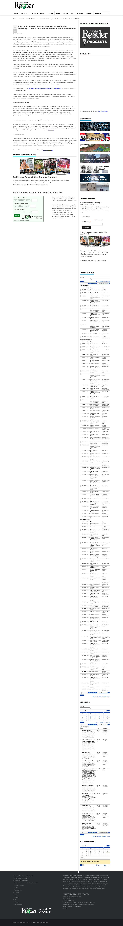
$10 (22, 206)
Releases (89, 13)
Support (17, 215)
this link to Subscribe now (95, 261)
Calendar (98, 13)
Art (72, 13)
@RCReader (66, 908)
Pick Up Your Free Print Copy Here (23, 876)
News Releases (18, 904)
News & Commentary (38, 13)
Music (58, 13)
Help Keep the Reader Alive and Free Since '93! (38, 192)
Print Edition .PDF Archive (21, 878)
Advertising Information (21, 880)
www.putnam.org (48, 150)
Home (16, 13)
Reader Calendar (19, 885)
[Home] (24, 5)
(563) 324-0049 (67, 898)
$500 (24, 212)
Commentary (18, 890)
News (16, 887)
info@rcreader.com (68, 900)
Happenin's (24, 13)
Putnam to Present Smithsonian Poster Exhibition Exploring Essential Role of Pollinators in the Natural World (47, 27)
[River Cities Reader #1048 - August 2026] (95, 82)
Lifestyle (80, 13)
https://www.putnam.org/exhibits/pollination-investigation (44, 88)
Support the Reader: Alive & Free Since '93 (26, 883)
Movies (66, 13)
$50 (19, 200)
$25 (15, 200)
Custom (27, 200)
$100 (23, 200)
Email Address (86, 222)
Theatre (50, 13)
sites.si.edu (51, 130)
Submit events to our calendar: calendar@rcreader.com (78, 904)
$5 (18, 206)
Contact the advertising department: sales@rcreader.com (79, 902)
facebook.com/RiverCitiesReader (72, 906)
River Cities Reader (103, 111)
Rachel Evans (18, 34)
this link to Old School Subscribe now (32, 185)
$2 (15, 206)
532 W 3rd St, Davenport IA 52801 (72, 897)
